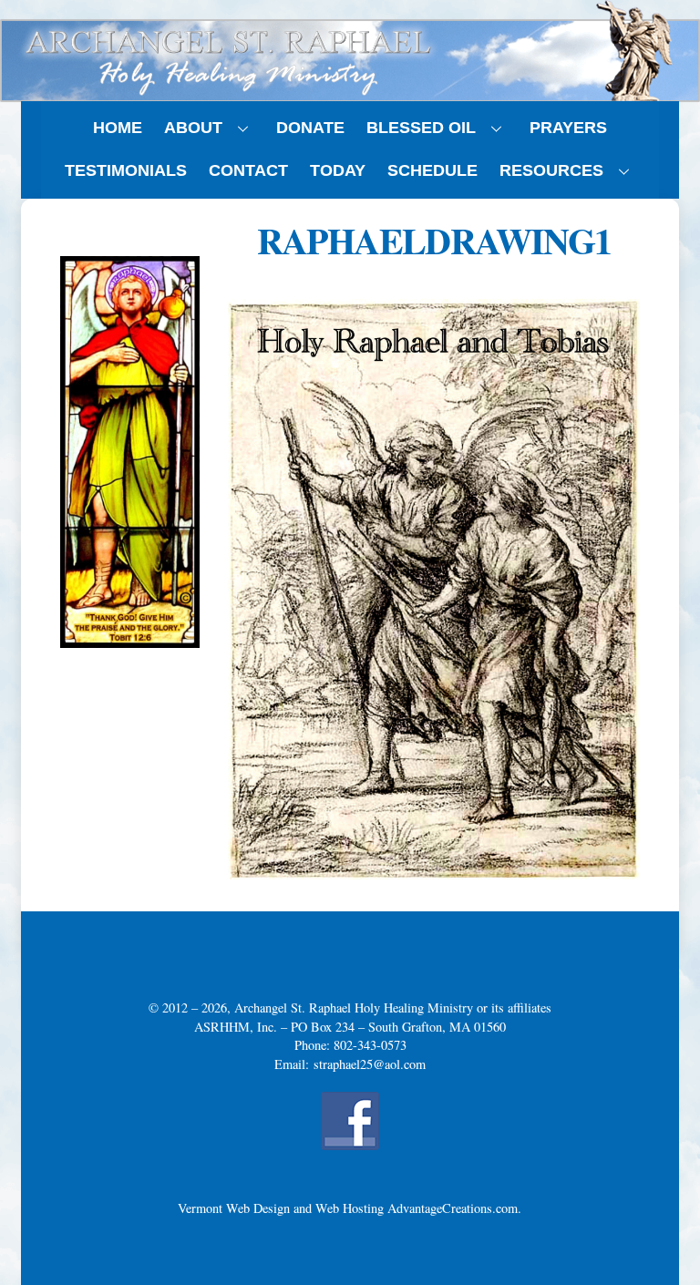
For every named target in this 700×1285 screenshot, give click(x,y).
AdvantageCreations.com (452, 1208)
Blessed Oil (421, 127)
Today (337, 170)
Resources (551, 170)
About (193, 127)
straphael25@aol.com (370, 1064)
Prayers (568, 127)
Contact (248, 170)
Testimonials (126, 170)
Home (117, 127)
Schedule (432, 170)
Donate (310, 127)
